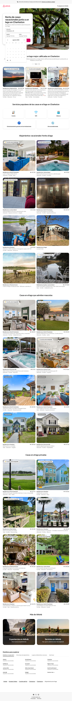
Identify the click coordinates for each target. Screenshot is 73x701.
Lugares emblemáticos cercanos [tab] (39, 655)
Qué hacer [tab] (51, 655)
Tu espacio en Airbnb (62, 6)
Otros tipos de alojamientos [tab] (22, 655)
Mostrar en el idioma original (48, 2)
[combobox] (17, 31)
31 (10, 60)
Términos (39, 698)
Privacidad (33, 698)
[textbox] (11, 36)
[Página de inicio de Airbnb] (6, 6)
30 (7, 60)
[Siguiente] (39, 64)
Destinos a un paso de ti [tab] (8, 655)
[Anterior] (33, 64)
